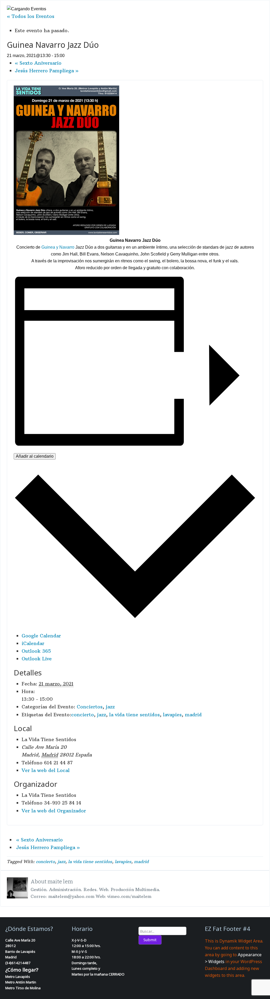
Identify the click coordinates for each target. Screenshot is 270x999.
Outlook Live (37, 659)
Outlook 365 (36, 651)
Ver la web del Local (46, 770)
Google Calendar (41, 636)
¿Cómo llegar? (21, 969)
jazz (110, 707)
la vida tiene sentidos (134, 715)
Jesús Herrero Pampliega (47, 71)
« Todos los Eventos (30, 16)
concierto (82, 715)
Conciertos (90, 707)
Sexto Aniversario (38, 63)
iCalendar (33, 643)
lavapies (172, 715)
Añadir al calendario (35, 456)
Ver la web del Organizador (54, 811)
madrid (193, 715)
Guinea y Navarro (57, 247)
